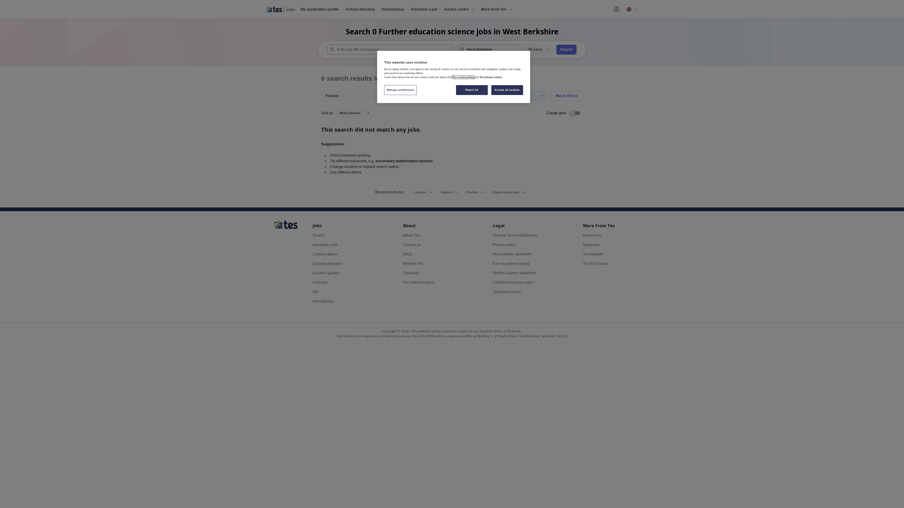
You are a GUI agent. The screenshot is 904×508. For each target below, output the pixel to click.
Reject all (471, 89)
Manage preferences (400, 89)
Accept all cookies (507, 89)
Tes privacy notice (491, 77)
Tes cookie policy (463, 77)
